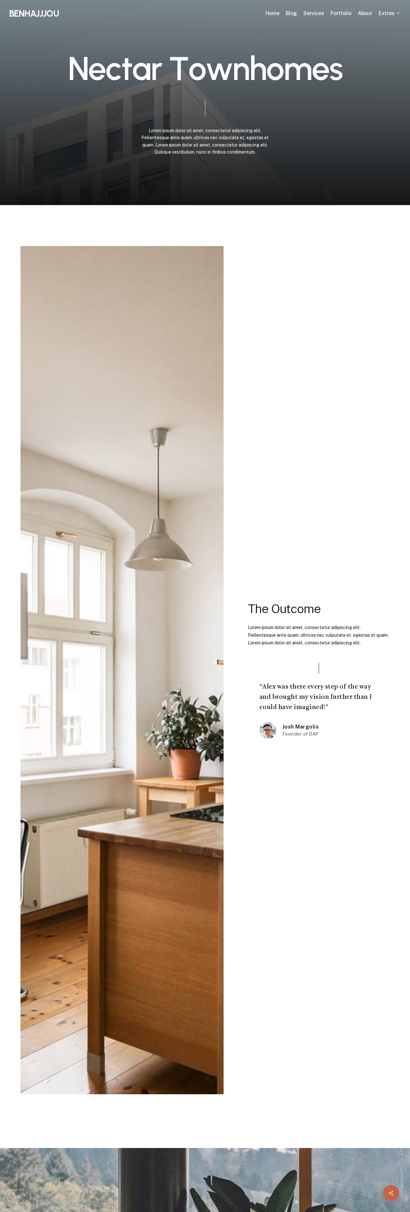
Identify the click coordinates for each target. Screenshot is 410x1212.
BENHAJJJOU (34, 13)
